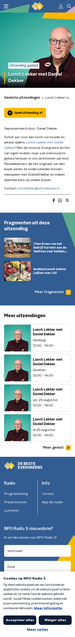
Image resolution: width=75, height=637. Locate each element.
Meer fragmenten (49, 292)
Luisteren (11, 510)
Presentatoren (15, 502)
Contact (48, 493)
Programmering (16, 493)
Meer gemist (53, 447)
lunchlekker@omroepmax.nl (38, 188)
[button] (6, 6)
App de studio (52, 502)
